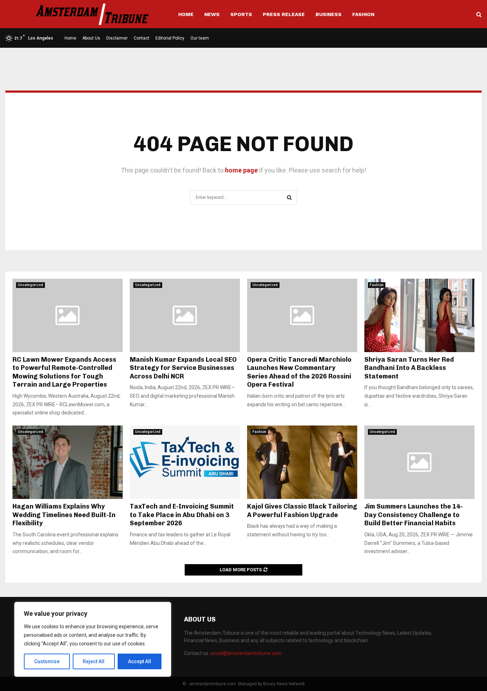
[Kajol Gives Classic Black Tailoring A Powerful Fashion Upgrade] (302, 462)
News (212, 14)
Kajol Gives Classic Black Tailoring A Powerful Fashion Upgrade (302, 510)
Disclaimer (117, 38)
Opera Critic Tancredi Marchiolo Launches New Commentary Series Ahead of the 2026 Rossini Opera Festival (299, 372)
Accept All (139, 661)
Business (329, 14)
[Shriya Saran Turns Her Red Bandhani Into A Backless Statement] (419, 315)
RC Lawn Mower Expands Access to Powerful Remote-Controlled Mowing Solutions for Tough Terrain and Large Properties (64, 372)
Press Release (284, 14)
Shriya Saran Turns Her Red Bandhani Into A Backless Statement (409, 368)
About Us (91, 38)
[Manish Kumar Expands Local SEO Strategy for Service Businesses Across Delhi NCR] (185, 315)
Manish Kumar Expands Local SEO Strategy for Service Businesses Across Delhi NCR (183, 368)
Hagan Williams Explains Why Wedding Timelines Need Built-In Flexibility (64, 514)
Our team (199, 38)
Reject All (93, 661)
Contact (141, 38)
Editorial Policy (169, 38)
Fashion (363, 14)
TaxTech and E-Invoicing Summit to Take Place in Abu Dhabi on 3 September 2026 (182, 514)
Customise (47, 661)
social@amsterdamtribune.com (246, 653)
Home (186, 14)
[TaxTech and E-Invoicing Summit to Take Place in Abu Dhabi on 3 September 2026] (185, 462)
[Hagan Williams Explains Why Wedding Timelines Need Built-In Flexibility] (67, 462)
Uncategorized (30, 285)
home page (241, 170)
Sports (241, 14)
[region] (92, 639)
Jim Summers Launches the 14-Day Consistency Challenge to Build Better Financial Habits (413, 514)
